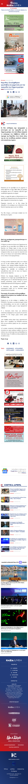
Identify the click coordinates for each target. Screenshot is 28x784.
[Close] (25, 380)
